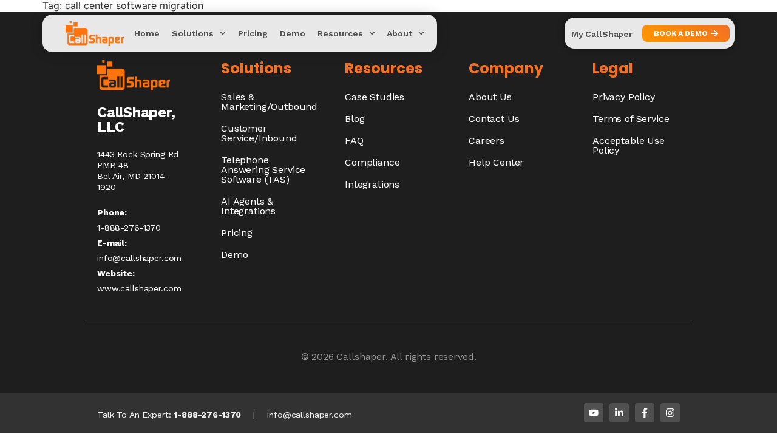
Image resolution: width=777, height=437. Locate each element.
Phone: (112, 212)
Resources (340, 33)
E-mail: (112, 243)
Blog (354, 118)
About (399, 33)
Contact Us (494, 118)
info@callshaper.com (139, 258)
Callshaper (360, 356)
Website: (116, 273)
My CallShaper (602, 34)
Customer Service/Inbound (259, 133)
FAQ (354, 140)
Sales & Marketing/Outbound (269, 101)
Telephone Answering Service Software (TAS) (263, 169)
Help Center (496, 162)
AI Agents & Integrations (248, 206)
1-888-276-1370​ (129, 227)
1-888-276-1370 (207, 414)
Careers (486, 140)
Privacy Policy (623, 97)
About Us (490, 97)
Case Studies (374, 97)
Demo (292, 33)
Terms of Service (630, 118)
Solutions (193, 33)
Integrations (372, 184)
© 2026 (319, 356)
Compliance (372, 162)
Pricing (253, 33)
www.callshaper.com (139, 288)
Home (147, 33)
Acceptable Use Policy (628, 145)
